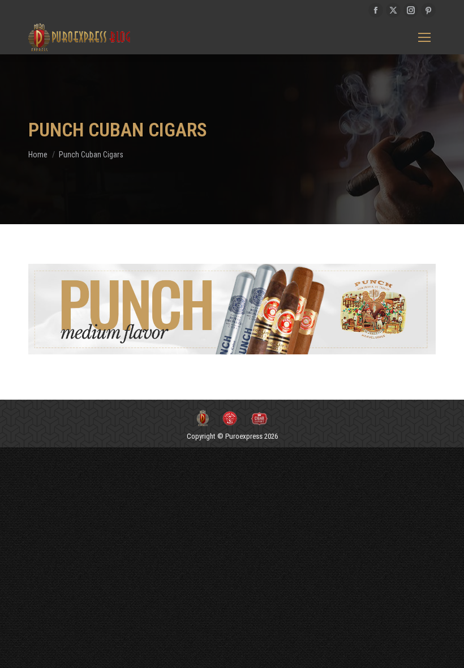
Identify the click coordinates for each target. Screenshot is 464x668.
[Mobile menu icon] (424, 37)
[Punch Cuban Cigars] (232, 309)
